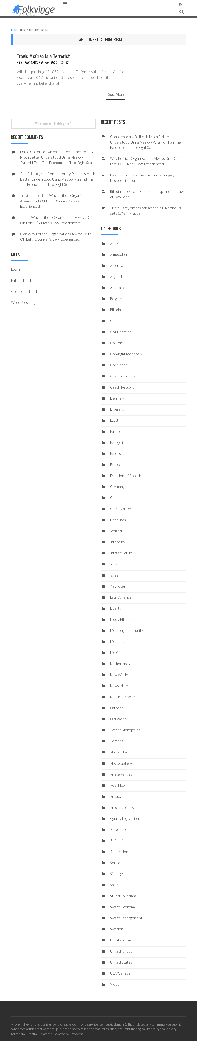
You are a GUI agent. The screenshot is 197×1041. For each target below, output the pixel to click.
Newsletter (119, 686)
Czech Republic (122, 387)
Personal (117, 741)
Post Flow (118, 785)
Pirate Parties (121, 774)
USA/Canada (120, 973)
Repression (119, 851)
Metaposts (118, 641)
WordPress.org (23, 302)
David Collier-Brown (36, 152)
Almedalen (118, 254)
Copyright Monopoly (126, 354)
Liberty (115, 608)
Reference (118, 829)
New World (119, 674)
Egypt (114, 420)
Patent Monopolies (125, 730)
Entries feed (21, 280)
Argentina (118, 276)
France (115, 464)
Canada (116, 321)
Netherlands (120, 663)
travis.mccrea (33, 62)
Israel (114, 575)
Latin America (120, 597)
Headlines (118, 520)
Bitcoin (115, 309)
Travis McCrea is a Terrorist (43, 56)
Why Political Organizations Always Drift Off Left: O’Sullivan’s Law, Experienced (56, 200)
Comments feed (24, 291)
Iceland (116, 531)
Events (115, 453)
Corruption (119, 365)
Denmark (117, 398)
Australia (117, 287)
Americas (117, 265)
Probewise (76, 1034)
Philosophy (118, 752)
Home (14, 29)
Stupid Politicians (123, 896)
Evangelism (118, 442)
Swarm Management (126, 918)
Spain (114, 885)
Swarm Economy (122, 907)
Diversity (117, 409)
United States (121, 962)
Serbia (115, 862)
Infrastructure (121, 553)
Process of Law (122, 807)
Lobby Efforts (120, 619)
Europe (115, 431)
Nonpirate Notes (123, 697)
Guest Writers (121, 509)
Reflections (119, 840)
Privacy (115, 796)
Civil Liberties (120, 332)
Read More (115, 94)
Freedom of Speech (125, 475)
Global (115, 497)
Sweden (116, 929)
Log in (15, 269)
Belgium (116, 298)
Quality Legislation (124, 818)
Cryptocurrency (122, 376)
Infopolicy (117, 542)
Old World (118, 719)
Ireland (116, 564)
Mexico (116, 652)
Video (115, 984)
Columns (117, 343)
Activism (116, 243)
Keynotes (118, 586)
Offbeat (116, 708)
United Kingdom (122, 951)
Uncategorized (122, 940)
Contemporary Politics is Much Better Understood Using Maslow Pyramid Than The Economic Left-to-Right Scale (145, 142)
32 (67, 62)
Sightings (117, 874)
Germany (117, 486)
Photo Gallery (121, 763)
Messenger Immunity (126, 630)
